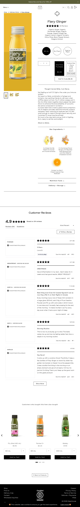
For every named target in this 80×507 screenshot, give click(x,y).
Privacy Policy (71, 491)
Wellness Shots (14, 12)
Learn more (65, 505)
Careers (73, 488)
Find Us (6, 491)
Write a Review (67, 232)
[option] (40, 2)
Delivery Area (8, 493)
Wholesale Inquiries (11, 498)
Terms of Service (70, 493)
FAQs (74, 498)
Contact (7, 495)
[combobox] (64, 7)
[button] (57, 26)
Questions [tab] (20, 227)
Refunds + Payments (69, 495)
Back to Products (41, 475)
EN (63, 7)
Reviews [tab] (10, 227)
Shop (5, 12)
